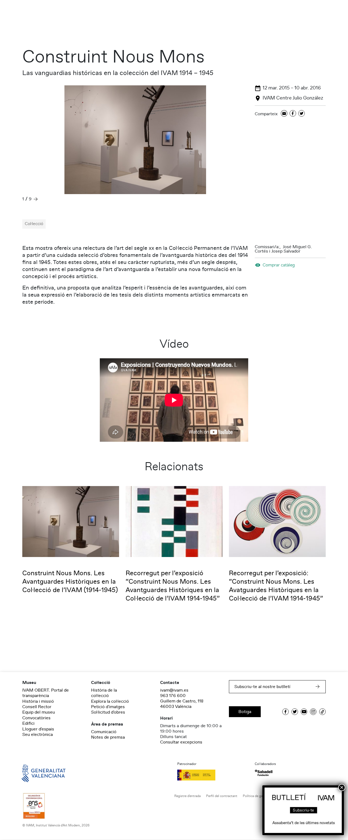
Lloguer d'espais (38, 729)
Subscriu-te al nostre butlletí (262, 686)
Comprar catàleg (279, 264)
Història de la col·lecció (104, 692)
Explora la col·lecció (110, 701)
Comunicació (103, 732)
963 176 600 (173, 695)
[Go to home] (35, 773)
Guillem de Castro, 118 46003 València (181, 703)
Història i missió (38, 701)
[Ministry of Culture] (212, 775)
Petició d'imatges (108, 707)
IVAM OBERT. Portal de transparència (45, 692)
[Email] (284, 113)
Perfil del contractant (221, 796)
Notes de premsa (108, 737)
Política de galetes (256, 796)
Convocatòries (36, 718)
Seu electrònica (37, 734)
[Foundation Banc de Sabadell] (263, 773)
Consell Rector (36, 707)
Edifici (28, 723)
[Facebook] (292, 113)
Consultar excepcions (181, 742)
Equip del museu (38, 712)
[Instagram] (313, 711)
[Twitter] (301, 113)
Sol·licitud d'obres (108, 712)
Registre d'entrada (187, 796)
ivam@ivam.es (174, 690)
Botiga (244, 711)
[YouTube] (304, 711)
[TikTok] (322, 711)
